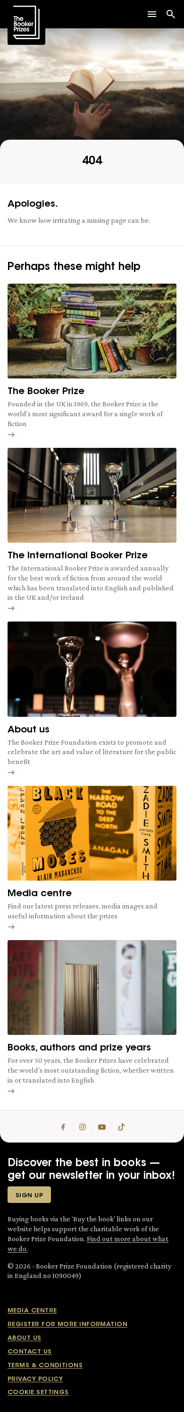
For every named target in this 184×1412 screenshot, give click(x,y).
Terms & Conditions (45, 1365)
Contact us (30, 1352)
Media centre (32, 1311)
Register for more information (67, 1324)
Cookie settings (38, 1392)
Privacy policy (35, 1379)
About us (25, 1338)
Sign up (29, 1196)
